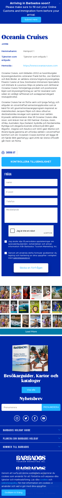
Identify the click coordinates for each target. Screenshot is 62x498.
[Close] (60, 3)
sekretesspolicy (9, 483)
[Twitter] (26, 418)
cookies (44, 480)
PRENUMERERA (51, 407)
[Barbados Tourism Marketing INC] (31, 458)
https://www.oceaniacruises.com (40, 66)
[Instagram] (17, 418)
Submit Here (31, 20)
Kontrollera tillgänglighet (31, 162)
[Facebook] (35, 418)
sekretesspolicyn (21, 258)
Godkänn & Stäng (13, 493)
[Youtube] (44, 418)
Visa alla (31, 390)
